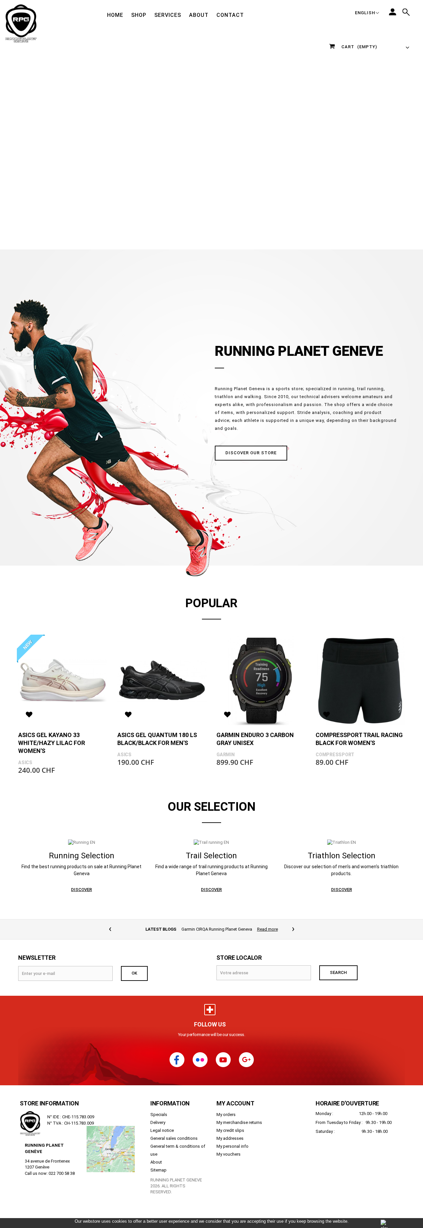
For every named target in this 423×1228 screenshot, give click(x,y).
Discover (81, 889)
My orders (226, 1114)
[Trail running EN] (211, 842)
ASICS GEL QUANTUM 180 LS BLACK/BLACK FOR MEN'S (157, 738)
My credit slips (230, 1130)
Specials (158, 1114)
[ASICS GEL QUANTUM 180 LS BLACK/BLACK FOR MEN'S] (162, 680)
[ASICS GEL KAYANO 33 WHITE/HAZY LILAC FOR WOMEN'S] (62, 680)
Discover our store (251, 452)
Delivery (157, 1122)
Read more (267, 929)
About (156, 1162)
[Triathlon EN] (341, 842)
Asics (25, 762)
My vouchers (228, 1154)
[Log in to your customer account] (392, 12)
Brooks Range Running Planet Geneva (216, 929)
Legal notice (162, 1130)
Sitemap (158, 1170)
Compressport (335, 754)
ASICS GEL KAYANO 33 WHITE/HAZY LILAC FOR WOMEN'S (51, 742)
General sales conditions (174, 1138)
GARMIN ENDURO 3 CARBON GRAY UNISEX (255, 738)
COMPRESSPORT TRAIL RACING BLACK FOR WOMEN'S (359, 738)
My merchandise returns (239, 1122)
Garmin (225, 754)
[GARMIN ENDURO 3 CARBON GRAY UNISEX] (261, 680)
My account (235, 1103)
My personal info (232, 1146)
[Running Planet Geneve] (21, 23)
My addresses (230, 1138)
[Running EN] (81, 842)
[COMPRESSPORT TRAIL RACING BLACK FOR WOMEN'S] (360, 680)
